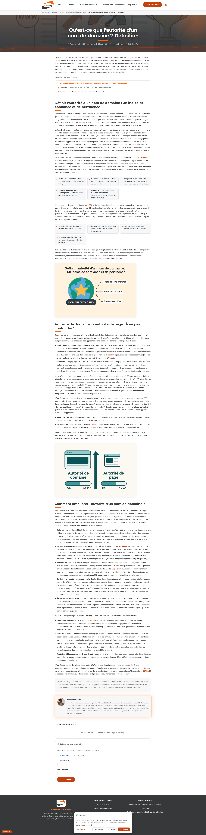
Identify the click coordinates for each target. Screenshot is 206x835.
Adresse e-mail (63, 760)
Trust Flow (144, 158)
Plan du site (144, 808)
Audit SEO (60, 5)
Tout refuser (111, 829)
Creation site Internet (89, 5)
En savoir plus (80, 829)
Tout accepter (123, 829)
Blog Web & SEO (134, 5)
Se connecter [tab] (64, 755)
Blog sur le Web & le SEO (56, 12)
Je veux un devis (152, 5)
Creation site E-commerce (113, 5)
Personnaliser (98, 829)
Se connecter (66, 779)
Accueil (44, 12)
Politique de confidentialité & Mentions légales (145, 812)
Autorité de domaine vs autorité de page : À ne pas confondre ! (86, 88)
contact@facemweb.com (103, 808)
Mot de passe (62, 769)
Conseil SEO (73, 5)
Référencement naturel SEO (75, 12)
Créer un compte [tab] (79, 755)
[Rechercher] (166, 5)
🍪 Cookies (6, 831)
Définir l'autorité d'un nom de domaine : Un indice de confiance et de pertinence (93, 84)
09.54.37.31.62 (105, 805)
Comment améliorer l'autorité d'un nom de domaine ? (82, 92)
